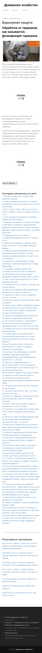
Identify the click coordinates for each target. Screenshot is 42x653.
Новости (15, 10)
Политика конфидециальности (17, 625)
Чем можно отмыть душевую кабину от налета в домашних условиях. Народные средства (19, 440)
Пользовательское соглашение (26, 622)
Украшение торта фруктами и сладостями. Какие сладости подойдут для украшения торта (20, 411)
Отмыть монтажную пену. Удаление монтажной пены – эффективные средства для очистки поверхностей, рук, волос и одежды (21, 487)
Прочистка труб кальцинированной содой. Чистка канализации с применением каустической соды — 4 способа (20, 419)
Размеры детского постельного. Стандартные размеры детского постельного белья (20, 237)
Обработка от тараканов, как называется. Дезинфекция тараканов (20, 32)
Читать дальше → (10, 183)
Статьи (24, 10)
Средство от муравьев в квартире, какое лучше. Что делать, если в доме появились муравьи (19, 245)
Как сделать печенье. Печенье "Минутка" (21, 474)
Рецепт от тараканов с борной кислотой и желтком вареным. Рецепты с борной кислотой (20, 398)
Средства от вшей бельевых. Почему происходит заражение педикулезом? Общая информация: (20, 263)
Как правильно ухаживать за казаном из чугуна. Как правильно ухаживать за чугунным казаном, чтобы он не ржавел (20, 510)
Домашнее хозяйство (21, 5)
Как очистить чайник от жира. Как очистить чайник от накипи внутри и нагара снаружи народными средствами (19, 546)
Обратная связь (11, 633)
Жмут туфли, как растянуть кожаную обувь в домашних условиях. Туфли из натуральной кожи (20, 479)
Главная (5, 10)
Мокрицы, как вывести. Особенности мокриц (22, 222)
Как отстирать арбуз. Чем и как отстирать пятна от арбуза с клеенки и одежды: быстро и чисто (21, 212)
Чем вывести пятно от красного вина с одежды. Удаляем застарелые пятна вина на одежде (20, 555)
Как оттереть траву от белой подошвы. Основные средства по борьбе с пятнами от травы (20, 572)
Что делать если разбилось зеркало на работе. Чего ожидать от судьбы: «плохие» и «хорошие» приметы (20, 461)
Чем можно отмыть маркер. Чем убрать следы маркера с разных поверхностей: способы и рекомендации (19, 448)
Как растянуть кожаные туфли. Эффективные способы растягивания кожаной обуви (20, 380)
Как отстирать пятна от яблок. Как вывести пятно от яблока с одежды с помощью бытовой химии (17, 346)
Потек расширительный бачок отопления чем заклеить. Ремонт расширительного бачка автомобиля (21, 204)
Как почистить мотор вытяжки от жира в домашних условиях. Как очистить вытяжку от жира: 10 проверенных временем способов (20, 468)
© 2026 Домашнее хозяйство (16, 617)
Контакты (8, 622)
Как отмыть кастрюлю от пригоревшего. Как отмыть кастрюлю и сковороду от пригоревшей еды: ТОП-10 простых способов (20, 323)
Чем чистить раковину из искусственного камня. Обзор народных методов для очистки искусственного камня (20, 427)
